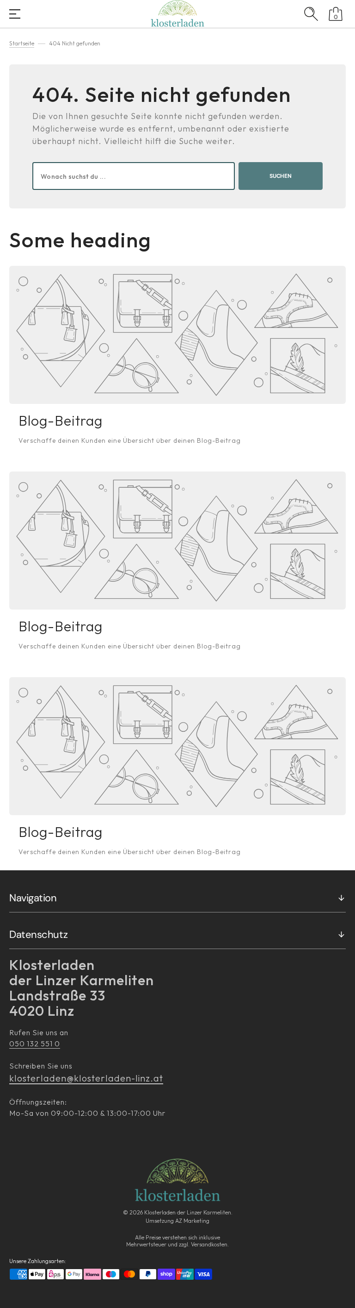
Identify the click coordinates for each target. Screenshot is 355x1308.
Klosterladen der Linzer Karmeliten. (188, 1212)
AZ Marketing (192, 1220)
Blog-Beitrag (60, 420)
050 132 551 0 (34, 1043)
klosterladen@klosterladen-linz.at (86, 1078)
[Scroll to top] (343, 1296)
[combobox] (133, 176)
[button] (15, 15)
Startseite (21, 43)
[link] (177, 335)
